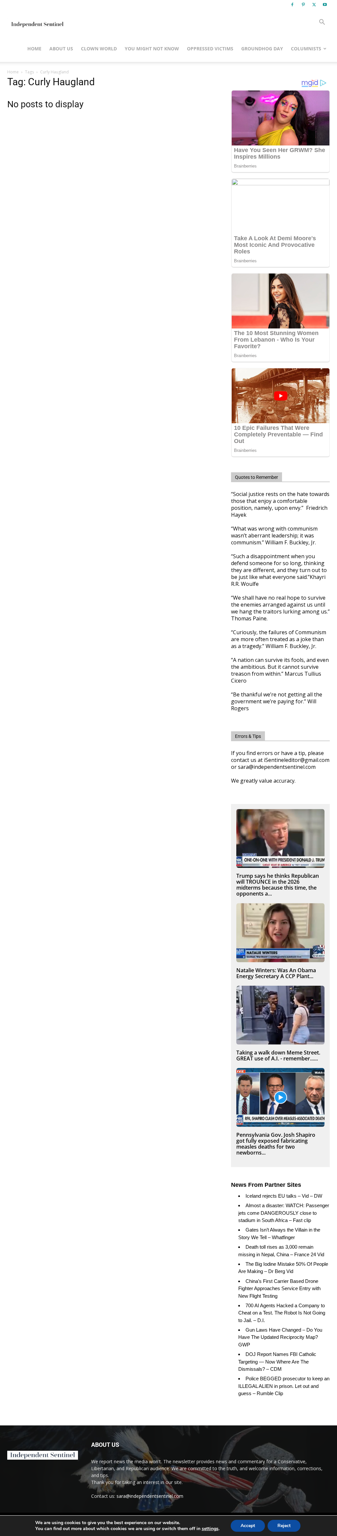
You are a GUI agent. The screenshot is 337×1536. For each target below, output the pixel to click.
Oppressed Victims (210, 48)
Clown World (99, 48)
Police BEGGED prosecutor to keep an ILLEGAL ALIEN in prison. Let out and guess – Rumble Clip (283, 1386)
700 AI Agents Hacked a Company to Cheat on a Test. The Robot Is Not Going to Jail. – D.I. (281, 1313)
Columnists (306, 48)
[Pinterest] (303, 4)
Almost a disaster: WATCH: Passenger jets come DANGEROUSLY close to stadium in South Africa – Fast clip (283, 1213)
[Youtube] (325, 4)
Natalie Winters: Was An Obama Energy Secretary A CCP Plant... (276, 973)
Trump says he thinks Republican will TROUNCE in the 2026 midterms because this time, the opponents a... (277, 885)
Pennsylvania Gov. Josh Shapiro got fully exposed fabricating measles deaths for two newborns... (275, 1144)
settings (210, 1529)
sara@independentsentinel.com (150, 1496)
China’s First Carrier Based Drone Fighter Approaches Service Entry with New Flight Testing (279, 1288)
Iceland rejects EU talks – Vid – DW (284, 1196)
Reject (284, 1526)
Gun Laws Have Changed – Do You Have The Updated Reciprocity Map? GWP (280, 1337)
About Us (61, 48)
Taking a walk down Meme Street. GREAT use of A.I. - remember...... (278, 1055)
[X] (314, 4)
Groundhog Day (262, 48)
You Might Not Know (152, 48)
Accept (248, 1526)
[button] (322, 23)
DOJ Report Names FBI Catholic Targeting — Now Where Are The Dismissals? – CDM (277, 1361)
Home (34, 48)
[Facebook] (292, 4)
